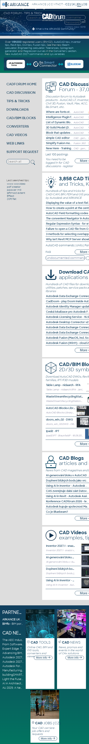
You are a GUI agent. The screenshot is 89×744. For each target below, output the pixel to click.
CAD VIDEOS (16, 135)
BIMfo (6, 624)
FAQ (48, 251)
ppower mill (14, 189)
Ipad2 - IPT (52, 431)
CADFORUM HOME (21, 84)
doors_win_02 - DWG (59, 419)
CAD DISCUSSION (20, 92)
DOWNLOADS (17, 109)
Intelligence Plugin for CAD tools (67, 117)
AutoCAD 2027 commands (27, 54)
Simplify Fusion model (60, 143)
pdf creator (14, 186)
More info (42, 657)
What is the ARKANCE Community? (55, 29)
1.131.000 (17, 41)
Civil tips (27, 44)
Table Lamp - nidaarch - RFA (63, 385)
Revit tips (15, 44)
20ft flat (11, 198)
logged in (52, 162)
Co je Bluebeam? (57, 512)
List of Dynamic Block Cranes (64, 122)
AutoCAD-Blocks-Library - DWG (66, 408)
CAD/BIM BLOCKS (21, 118)
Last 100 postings (57, 154)
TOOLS (41, 642)
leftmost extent (16, 192)
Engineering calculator (31, 47)
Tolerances (52, 47)
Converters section (64, 51)
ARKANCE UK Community (19, 619)
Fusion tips (39, 44)
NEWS (71, 642)
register (68, 166)
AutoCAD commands (60, 245)
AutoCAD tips (62, 41)
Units (79, 245)
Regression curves (34, 51)
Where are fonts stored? (61, 112)
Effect (10, 195)
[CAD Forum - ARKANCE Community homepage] (53, 20)
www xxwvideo (16, 183)
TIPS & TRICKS (18, 101)
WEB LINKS (15, 143)
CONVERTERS (17, 126)
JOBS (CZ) (48, 723)
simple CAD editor (58, 138)
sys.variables (57, 54)
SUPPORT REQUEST (22, 152)
